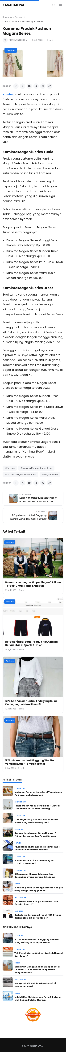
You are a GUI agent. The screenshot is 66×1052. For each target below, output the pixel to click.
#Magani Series (49, 474)
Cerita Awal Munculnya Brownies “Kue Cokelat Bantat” (36, 903)
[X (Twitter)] (22, 86)
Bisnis (17, 884)
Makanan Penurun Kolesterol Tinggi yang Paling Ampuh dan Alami (38, 794)
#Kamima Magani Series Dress (36, 468)
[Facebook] (16, 86)
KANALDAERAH (14, 5)
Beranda (7, 17)
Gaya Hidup (20, 897)
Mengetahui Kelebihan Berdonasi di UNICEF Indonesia (35, 985)
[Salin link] (49, 86)
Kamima (9, 94)
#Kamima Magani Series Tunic (20, 474)
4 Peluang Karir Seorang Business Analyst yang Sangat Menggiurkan (38, 889)
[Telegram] (36, 86)
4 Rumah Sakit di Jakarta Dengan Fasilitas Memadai (34, 862)
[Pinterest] (42, 86)
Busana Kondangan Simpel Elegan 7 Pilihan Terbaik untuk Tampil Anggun (33, 584)
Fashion (19, 17)
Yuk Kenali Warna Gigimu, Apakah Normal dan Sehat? (38, 955)
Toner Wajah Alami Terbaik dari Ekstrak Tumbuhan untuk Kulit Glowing (37, 807)
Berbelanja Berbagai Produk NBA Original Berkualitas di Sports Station (31, 643)
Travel (17, 843)
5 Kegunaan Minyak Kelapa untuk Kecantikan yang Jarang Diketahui (34, 875)
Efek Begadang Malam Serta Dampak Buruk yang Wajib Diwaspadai (36, 821)
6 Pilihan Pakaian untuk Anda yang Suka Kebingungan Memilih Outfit (31, 702)
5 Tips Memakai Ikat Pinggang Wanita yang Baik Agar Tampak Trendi (29, 762)
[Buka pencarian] (53, 5)
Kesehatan (19, 788)
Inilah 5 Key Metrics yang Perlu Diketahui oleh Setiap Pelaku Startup (37, 998)
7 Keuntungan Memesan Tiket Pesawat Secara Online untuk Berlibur (37, 848)
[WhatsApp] (29, 86)
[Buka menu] (60, 5)
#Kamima (9, 468)
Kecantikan (20, 802)
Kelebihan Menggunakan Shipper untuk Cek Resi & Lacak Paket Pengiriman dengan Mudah (37, 969)
